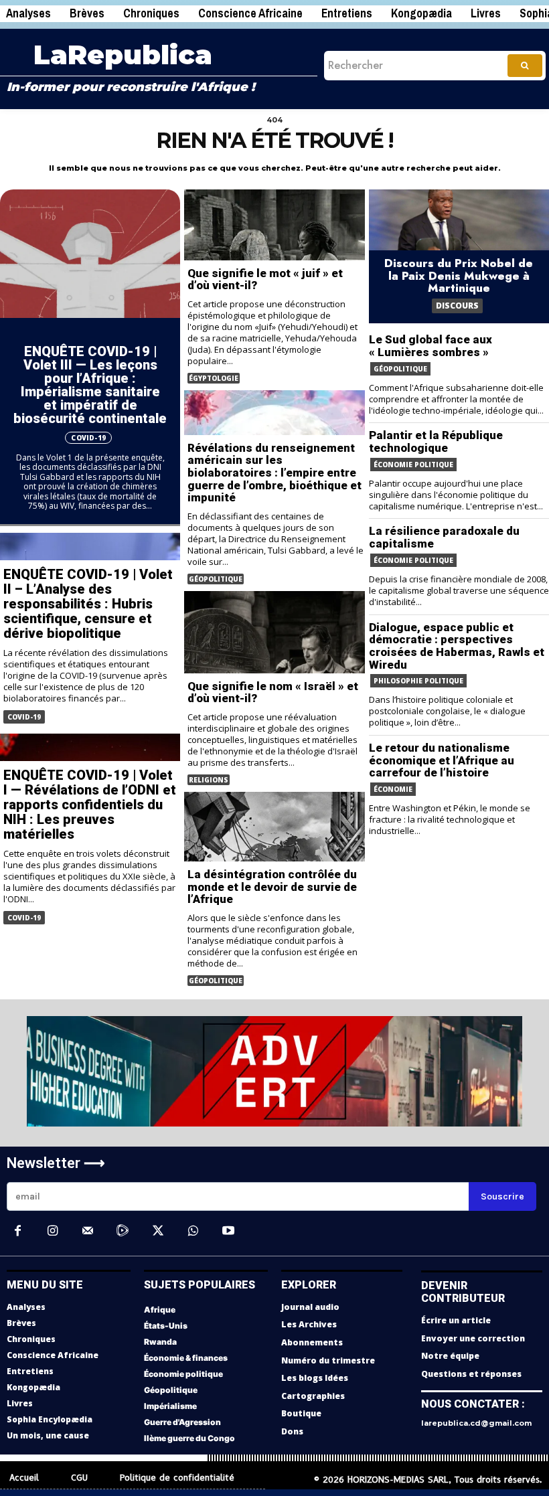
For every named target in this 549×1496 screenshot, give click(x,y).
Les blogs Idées (314, 1378)
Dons (292, 1431)
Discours (457, 305)
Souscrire (502, 1196)
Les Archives (309, 1324)
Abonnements (312, 1342)
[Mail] (87, 1231)
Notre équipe (450, 1355)
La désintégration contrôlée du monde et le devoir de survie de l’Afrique (272, 886)
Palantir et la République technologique (436, 441)
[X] (158, 1231)
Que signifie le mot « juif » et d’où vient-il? (265, 279)
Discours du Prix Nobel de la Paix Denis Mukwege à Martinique (458, 275)
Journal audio (310, 1307)
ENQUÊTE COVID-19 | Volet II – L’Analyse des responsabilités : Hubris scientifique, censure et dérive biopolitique (88, 603)
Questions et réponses (471, 1374)
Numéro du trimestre (328, 1360)
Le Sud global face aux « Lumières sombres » (430, 346)
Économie (393, 789)
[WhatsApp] (193, 1231)
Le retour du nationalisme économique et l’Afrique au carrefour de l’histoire (441, 760)
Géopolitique (215, 579)
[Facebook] (17, 1231)
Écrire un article (456, 1320)
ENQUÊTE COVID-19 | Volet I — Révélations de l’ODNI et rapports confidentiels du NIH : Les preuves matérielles (89, 804)
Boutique (301, 1413)
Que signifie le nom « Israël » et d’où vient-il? (272, 692)
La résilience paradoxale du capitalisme (444, 537)
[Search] (524, 65)
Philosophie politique (418, 680)
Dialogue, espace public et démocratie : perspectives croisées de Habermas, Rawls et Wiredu (456, 645)
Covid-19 (88, 437)
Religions (208, 779)
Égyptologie (213, 378)
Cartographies (313, 1396)
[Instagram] (52, 1231)
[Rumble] (122, 1231)
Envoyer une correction (473, 1338)
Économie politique (413, 464)
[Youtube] (227, 1231)
